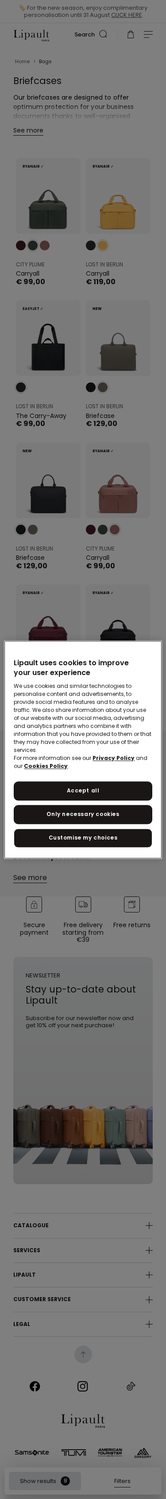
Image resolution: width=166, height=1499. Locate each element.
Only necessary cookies (82, 814)
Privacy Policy (114, 758)
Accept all (83, 791)
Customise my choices (83, 837)
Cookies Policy (46, 766)
